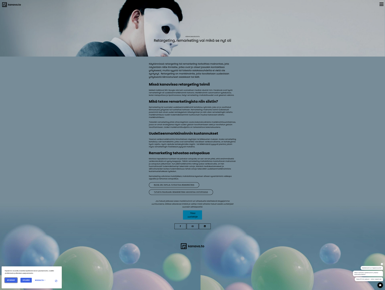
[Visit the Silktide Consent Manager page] (56, 281)
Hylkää (26, 280)
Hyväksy (11, 280)
